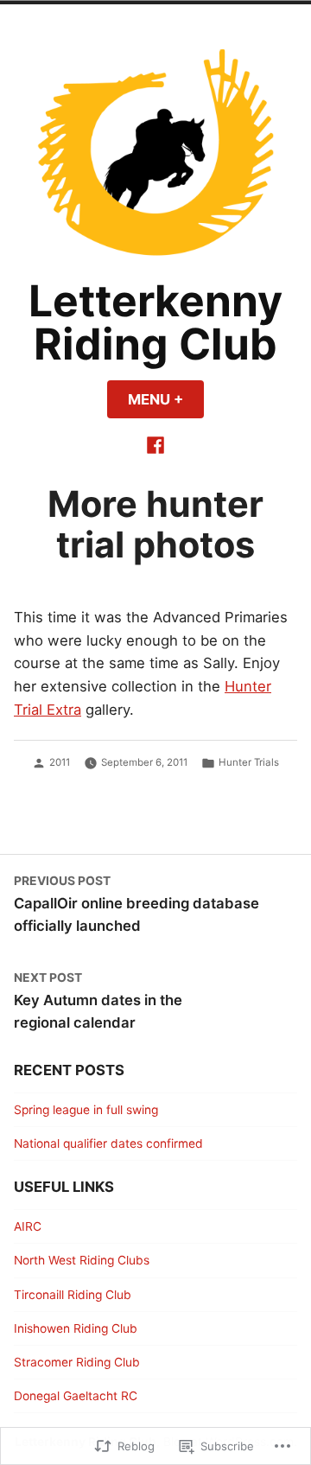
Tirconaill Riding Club (72, 1295)
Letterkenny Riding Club (155, 322)
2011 (59, 762)
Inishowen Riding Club (75, 1328)
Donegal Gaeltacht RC (75, 1396)
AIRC (27, 1226)
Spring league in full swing (86, 1110)
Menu (166, 399)
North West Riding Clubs (81, 1260)
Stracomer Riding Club (77, 1362)
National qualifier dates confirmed (108, 1143)
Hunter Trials (249, 762)
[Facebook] (155, 443)
